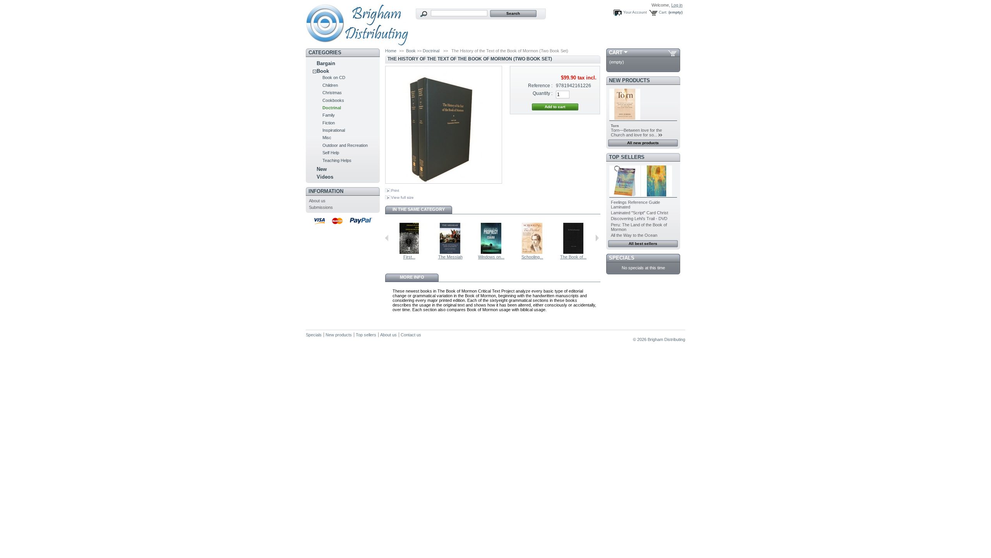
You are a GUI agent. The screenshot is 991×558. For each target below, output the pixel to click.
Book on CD (333, 77)
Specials (621, 258)
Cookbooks (333, 100)
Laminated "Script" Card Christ (639, 212)
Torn (615, 126)
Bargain (326, 63)
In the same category (419, 209)
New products (629, 80)
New (322, 169)
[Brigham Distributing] (357, 43)
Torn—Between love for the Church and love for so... (636, 132)
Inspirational (333, 130)
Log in (676, 5)
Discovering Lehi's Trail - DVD (639, 218)
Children (330, 85)
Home (390, 50)
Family (328, 115)
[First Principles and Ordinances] (409, 252)
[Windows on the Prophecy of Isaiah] (491, 252)
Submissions (321, 207)
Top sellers (627, 157)
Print (395, 190)
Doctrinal (331, 107)
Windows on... (491, 257)
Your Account (635, 12)
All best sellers (643, 243)
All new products (643, 143)
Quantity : (542, 93)
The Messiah (450, 257)
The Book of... (573, 257)
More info (412, 277)
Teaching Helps (336, 160)
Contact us (411, 334)
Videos (325, 177)
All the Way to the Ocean (634, 235)
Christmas (332, 92)
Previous (387, 237)
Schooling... (532, 257)
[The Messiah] (450, 252)
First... (409, 257)
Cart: (663, 12)
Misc (326, 137)
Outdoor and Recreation (345, 145)
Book (323, 71)
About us (317, 200)
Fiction (328, 123)
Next (597, 237)
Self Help (330, 152)
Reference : (540, 85)
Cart (615, 52)
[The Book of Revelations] (573, 252)
